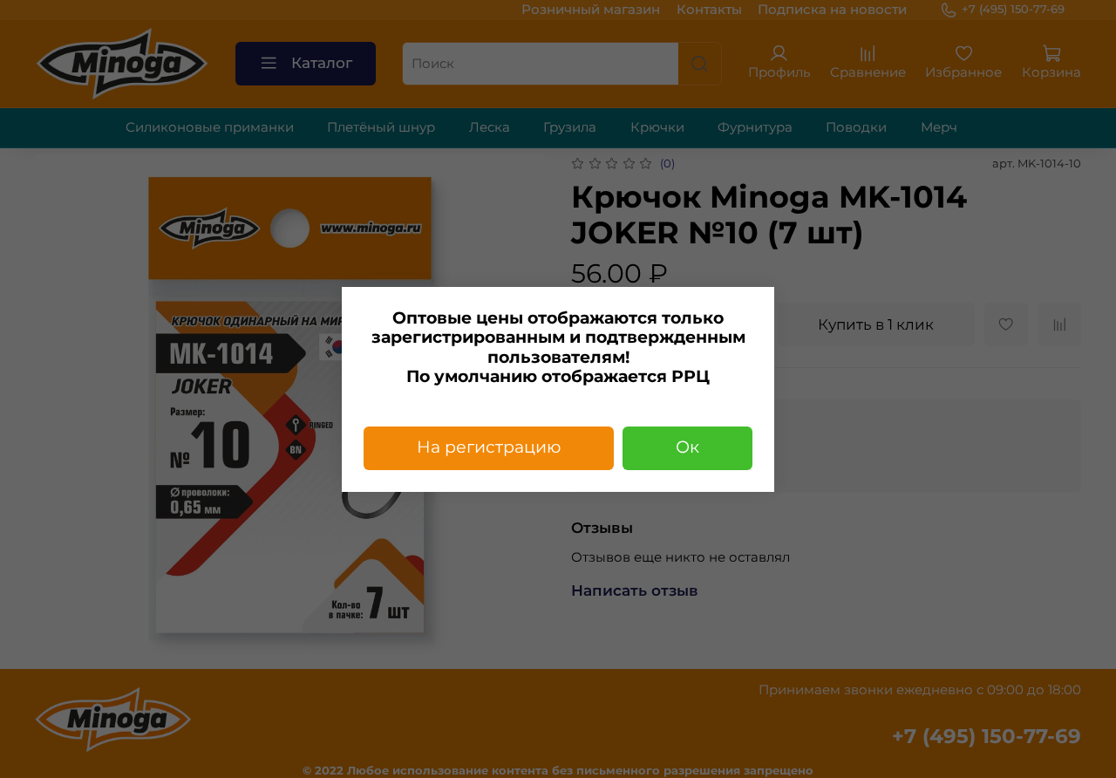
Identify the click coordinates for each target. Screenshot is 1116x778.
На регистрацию (489, 447)
